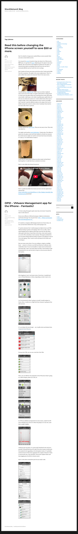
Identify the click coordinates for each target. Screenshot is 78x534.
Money (58, 56)
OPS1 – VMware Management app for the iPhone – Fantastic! (28, 205)
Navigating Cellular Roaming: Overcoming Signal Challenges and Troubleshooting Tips (64, 91)
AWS (58, 41)
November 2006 (60, 193)
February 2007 (60, 189)
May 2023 (59, 106)
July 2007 (59, 183)
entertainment (60, 47)
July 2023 (59, 104)
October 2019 (59, 126)
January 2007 (59, 190)
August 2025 (59, 103)
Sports (58, 64)
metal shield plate (34, 132)
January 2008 (59, 175)
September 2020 (60, 117)
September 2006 (60, 195)
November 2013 (60, 148)
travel (58, 68)
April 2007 (59, 186)
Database (59, 45)
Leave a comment (8, 71)
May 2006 (59, 200)
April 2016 (59, 136)
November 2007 (60, 177)
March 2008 (59, 172)
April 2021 (59, 116)
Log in (58, 216)
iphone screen (11, 64)
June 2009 (59, 158)
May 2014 (59, 147)
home (58, 52)
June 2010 (59, 154)
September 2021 (60, 111)
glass (33, 62)
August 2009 (59, 157)
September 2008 (60, 165)
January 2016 (59, 140)
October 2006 (59, 194)
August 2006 (59, 197)
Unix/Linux (59, 70)
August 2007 (59, 181)
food (58, 49)
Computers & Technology (10, 217)
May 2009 (59, 159)
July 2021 (59, 113)
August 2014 (59, 144)
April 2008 (59, 171)
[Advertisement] (39, 27)
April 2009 (59, 161)
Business (59, 42)
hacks (10, 62)
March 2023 (59, 108)
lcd (10, 67)
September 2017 (60, 133)
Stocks (58, 65)
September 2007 (60, 180)
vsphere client (7, 223)
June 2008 (59, 168)
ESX (5, 220)
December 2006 (60, 191)
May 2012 (59, 152)
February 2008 (60, 174)
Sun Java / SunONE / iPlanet (62, 66)
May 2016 (59, 135)
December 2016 (60, 134)
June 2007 (59, 184)
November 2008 (60, 162)
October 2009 (59, 156)
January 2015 (59, 143)
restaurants (59, 61)
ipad (9, 220)
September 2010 (60, 153)
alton (6, 59)
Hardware (59, 51)
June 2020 (59, 121)
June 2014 (59, 145)
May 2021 (59, 115)
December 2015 (60, 142)
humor (58, 54)
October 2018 (59, 129)
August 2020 (59, 119)
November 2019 (60, 125)
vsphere (12, 221)
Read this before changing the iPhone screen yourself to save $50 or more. (28, 48)
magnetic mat (30, 92)
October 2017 (59, 131)
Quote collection (60, 59)
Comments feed (60, 219)
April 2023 (59, 107)
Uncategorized (60, 69)
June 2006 (59, 199)
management (7, 221)
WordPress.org (60, 220)
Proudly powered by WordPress (20, 526)
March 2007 (59, 188)
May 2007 (59, 185)
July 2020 (59, 120)
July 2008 (59, 167)
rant (58, 60)
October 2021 (59, 110)
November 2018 (60, 128)
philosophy (59, 57)
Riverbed (59, 63)
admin (6, 214)
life (57, 55)
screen (27, 61)
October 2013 (59, 149)
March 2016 (59, 138)
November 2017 (60, 130)
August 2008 (59, 166)
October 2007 (59, 179)
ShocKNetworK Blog (14, 9)
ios (7, 220)
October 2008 (59, 163)
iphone (6, 64)
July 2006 (59, 198)
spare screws (31, 127)
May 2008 (59, 170)
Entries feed (59, 218)
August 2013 (59, 151)
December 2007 (60, 176)
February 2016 (60, 139)
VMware (6, 218)
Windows (59, 73)
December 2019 (60, 124)
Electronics (7, 62)
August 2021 (59, 112)
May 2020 (59, 122)
